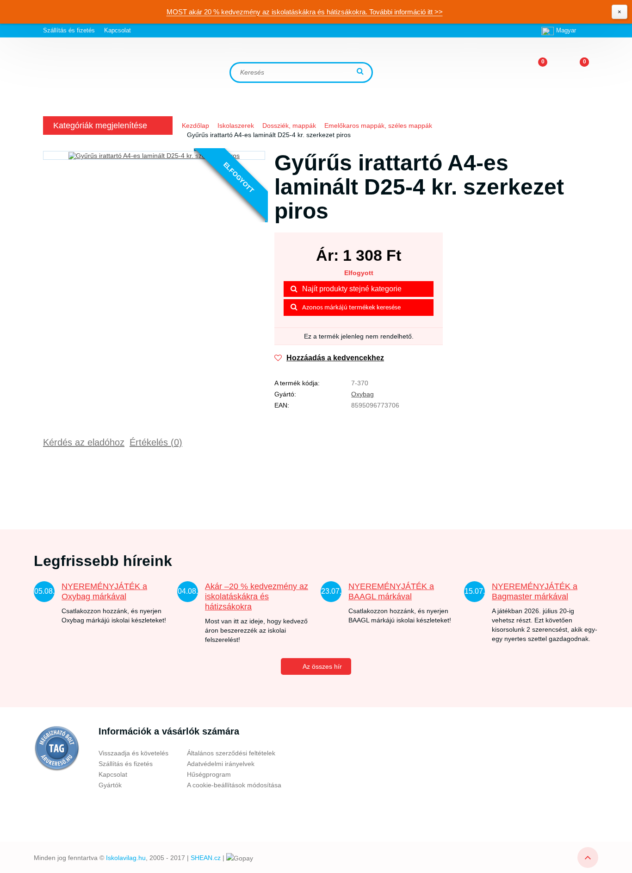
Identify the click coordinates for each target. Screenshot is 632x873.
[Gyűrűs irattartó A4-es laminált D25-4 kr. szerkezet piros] (154, 155)
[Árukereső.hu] (57, 748)
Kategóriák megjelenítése (100, 125)
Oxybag (362, 394)
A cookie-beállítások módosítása (234, 785)
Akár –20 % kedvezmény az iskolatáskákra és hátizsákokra (256, 596)
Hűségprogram (209, 774)
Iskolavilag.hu (126, 857)
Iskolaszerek (235, 125)
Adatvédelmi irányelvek (220, 763)
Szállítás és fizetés (69, 30)
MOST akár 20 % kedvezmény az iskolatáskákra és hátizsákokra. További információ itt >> (305, 12)
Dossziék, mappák (289, 125)
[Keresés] (361, 72)
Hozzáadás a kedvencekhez (335, 358)
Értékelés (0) (156, 442)
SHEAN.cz (206, 857)
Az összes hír (322, 666)
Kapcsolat (117, 30)
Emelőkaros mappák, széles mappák (378, 125)
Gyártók (110, 785)
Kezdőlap (195, 125)
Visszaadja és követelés (133, 753)
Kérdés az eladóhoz (83, 442)
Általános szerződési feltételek (231, 753)
